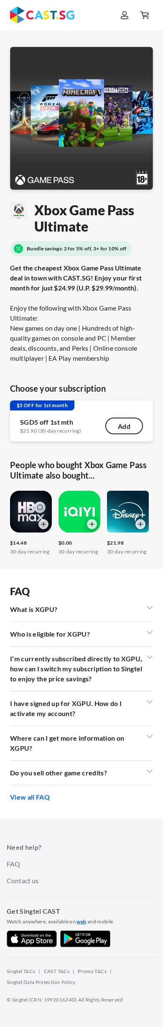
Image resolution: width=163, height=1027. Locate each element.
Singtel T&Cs (21, 971)
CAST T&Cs (56, 971)
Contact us (23, 880)
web (81, 921)
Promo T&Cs (92, 971)
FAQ (13, 864)
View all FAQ (30, 797)
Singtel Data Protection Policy (41, 982)
